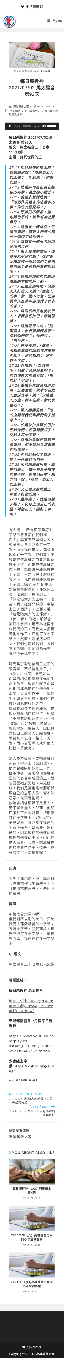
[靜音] (44, 126)
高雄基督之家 (21, 106)
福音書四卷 (51, 111)
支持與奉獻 (34, 7)
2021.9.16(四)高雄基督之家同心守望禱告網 (32, 1284)
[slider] (52, 126)
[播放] (10, 126)
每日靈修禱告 (33, 111)
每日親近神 (15, 114)
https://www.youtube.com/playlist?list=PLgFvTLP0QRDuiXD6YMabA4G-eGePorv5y (31, 1043)
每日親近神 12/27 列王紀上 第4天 (32, 1190)
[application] (32, 126)
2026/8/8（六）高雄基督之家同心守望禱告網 (32, 1237)
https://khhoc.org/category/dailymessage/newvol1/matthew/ (31, 1005)
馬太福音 (15, 111)
